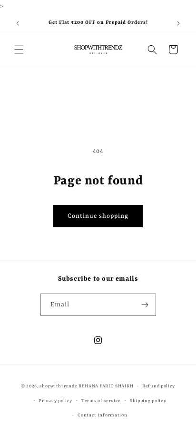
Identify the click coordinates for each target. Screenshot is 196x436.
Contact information (102, 415)
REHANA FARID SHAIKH (105, 386)
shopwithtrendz (58, 386)
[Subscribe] (145, 305)
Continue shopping (98, 216)
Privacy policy (55, 401)
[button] (19, 49)
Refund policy (158, 386)
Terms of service (101, 401)
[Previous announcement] (17, 23)
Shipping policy (148, 401)
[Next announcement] (178, 23)
